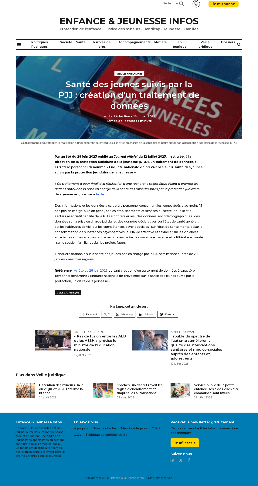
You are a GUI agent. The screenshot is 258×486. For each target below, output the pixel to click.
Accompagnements (134, 42)
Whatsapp (127, 314)
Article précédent (89, 332)
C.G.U (156, 428)
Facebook (91, 314)
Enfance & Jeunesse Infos (129, 20)
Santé (81, 42)
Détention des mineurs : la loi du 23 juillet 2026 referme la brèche (61, 389)
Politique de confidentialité (106, 435)
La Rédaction (116, 116)
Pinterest (170, 314)
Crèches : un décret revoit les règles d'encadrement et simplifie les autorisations (140, 389)
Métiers (160, 42)
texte (99, 194)
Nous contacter (104, 428)
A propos (81, 428)
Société (66, 42)
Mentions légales (134, 428)
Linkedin (149, 314)
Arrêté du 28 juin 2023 (91, 270)
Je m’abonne (223, 4)
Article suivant (183, 332)
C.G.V (77, 435)
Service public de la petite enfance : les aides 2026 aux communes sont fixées (216, 389)
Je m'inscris (184, 443)
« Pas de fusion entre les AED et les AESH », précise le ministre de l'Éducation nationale (100, 343)
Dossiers (228, 42)
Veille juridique (129, 73)
